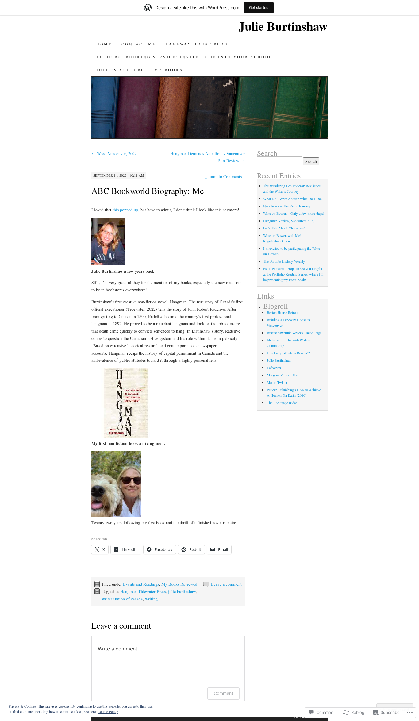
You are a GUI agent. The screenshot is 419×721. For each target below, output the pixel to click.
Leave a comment (226, 584)
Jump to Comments (223, 176)
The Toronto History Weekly (284, 261)
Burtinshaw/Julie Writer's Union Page (294, 332)
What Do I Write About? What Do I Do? (292, 198)
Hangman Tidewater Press (143, 591)
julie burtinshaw (182, 591)
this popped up (125, 210)
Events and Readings (141, 584)
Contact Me (138, 43)
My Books (168, 69)
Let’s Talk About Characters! (284, 228)
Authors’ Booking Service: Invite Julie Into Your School (184, 56)
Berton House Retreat (282, 312)
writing (151, 599)
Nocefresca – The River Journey (286, 205)
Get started (259, 7)
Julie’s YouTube (120, 69)
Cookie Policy (108, 711)
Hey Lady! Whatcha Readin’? (288, 352)
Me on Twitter (277, 382)
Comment (223, 693)
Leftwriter (274, 367)
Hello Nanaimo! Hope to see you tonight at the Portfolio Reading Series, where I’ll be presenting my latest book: (293, 274)
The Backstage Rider (282, 402)
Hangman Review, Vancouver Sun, (288, 220)
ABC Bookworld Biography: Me (147, 190)
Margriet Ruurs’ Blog (282, 374)
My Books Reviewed (179, 584)
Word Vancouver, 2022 (114, 153)
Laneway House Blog (197, 43)
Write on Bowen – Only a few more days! (293, 213)
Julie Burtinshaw (283, 26)
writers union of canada (122, 599)
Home (104, 43)
